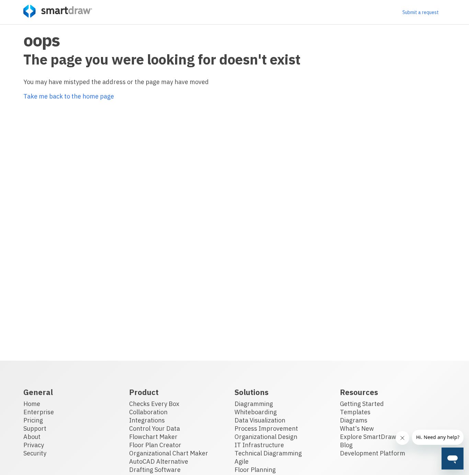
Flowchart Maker (153, 437)
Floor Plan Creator (155, 445)
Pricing (33, 420)
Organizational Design (266, 437)
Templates (355, 412)
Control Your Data (154, 428)
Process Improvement (266, 428)
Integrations (147, 420)
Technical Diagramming (268, 453)
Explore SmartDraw (368, 437)
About (32, 437)
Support (34, 428)
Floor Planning (255, 470)
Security (34, 453)
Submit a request (420, 12)
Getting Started (362, 404)
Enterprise (38, 412)
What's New (357, 428)
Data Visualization (260, 420)
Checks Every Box (154, 404)
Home (31, 404)
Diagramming (254, 404)
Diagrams (353, 420)
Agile (242, 461)
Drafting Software (155, 470)
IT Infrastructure (259, 445)
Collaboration (148, 412)
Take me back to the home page (68, 96)
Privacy (33, 445)
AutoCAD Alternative (158, 461)
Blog (346, 445)
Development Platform (372, 453)
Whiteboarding (256, 412)
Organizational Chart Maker (168, 453)
